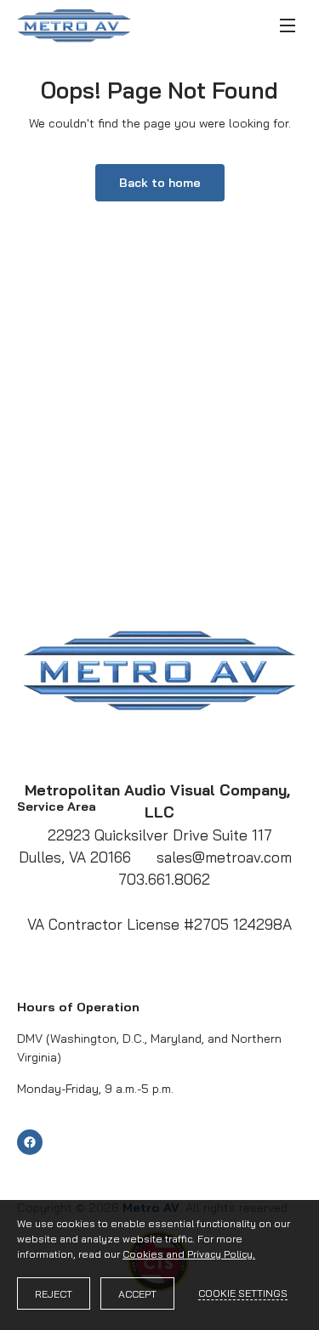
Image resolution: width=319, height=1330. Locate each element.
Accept (137, 1294)
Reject (53, 1294)
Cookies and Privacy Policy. (188, 1254)
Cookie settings (243, 1293)
